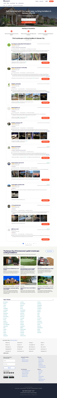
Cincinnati (22, 330)
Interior (5, 3)
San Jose (5, 318)
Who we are (40, 372)
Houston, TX (19, 344)
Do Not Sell (29, 391)
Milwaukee (39, 332)
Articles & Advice (21, 3)
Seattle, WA (31, 351)
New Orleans (22, 303)
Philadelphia (39, 305)
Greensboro (22, 326)
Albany (21, 319)
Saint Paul (22, 313)
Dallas (38, 314)
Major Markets (6, 299)
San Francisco (5, 316)
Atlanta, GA (8, 342)
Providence (39, 308)
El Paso (38, 316)
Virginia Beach (40, 327)
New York (22, 321)
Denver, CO (8, 344)
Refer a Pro (40, 362)
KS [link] (6, 5)
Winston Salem (23, 329)
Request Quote (45, 62)
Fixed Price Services (25, 361)
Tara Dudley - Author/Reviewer (8, 286)
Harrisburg (39, 303)
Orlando (4, 329)
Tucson (4, 305)
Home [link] (4, 5)
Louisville (22, 302)
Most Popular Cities (6, 340)
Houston (38, 319)
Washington (5, 322)
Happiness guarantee (41, 379)
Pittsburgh (39, 306)
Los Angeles (5, 310)
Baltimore (22, 305)
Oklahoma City (23, 335)
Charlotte (22, 324)
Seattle (38, 329)
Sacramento (5, 313)
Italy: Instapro (28, 388)
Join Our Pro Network (25, 372)
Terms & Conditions (34, 392)
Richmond (39, 326)
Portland (39, 302)
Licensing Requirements (42, 367)
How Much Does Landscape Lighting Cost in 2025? (11, 289)
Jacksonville (5, 326)
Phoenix (4, 303)
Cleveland (22, 332)
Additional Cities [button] (5, 353)
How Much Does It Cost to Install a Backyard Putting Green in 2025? (27, 269)
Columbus (22, 334)
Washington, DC (44, 351)
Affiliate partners (41, 380)
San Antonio (39, 321)
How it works (40, 370)
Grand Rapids (22, 310)
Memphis (39, 310)
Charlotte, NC (19, 342)
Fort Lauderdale (6, 324)
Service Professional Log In (26, 370)
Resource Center (41, 361)
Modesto (5, 311)
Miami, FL (42, 344)
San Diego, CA (8, 351)
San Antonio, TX (43, 349)
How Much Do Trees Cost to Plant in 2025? (28, 288)
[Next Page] (36, 243)
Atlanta (4, 332)
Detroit (21, 308)
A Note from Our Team (41, 365)
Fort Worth (39, 318)
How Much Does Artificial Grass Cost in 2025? (11, 269)
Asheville (22, 322)
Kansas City (22, 314)
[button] (14, 56)
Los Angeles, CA (32, 344)
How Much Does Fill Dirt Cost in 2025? (45, 268)
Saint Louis (22, 316)
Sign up (9, 367)
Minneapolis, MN (20, 346)
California (26, 391)
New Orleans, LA (32, 346)
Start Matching (28, 22)
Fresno (4, 306)
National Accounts (25, 376)
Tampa (4, 330)
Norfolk (38, 324)
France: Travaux (17, 388)
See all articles (49, 251)
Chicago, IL (31, 342)
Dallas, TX (42, 342)
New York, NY (43, 346)
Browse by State (14, 340)
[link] (28, 45)
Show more (48, 92)
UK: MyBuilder (40, 388)
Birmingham (5, 302)
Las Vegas (22, 318)
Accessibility (33, 391)
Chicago (4, 334)
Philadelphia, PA (8, 349)
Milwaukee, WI (8, 346)
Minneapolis (22, 311)
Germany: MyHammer (23, 388)
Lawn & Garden (12, 3)
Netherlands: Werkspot (34, 388)
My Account (40, 358)
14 (33, 243)
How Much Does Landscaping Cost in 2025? (45, 289)
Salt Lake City (39, 322)
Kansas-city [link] (10, 5)
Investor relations (41, 376)
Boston (21, 306)
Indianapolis (5, 335)
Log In (47, 1)
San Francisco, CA (20, 351)
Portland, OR (19, 349)
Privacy (23, 391)
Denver (4, 319)
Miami (4, 327)
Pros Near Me (40, 364)
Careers (39, 373)
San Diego (5, 314)
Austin (38, 313)
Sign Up (51, 1)
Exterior (8, 3)
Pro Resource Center (25, 373)
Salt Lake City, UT (32, 349)
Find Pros (23, 358)
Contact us (40, 377)
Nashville (39, 311)
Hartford (4, 321)
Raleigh (21, 327)
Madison (38, 330)
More (16, 3)
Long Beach (5, 308)
